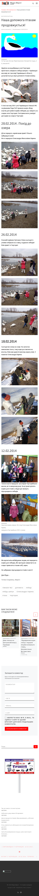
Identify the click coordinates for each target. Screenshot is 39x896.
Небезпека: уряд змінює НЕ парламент (12, 813)
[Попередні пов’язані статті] (31, 615)
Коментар (10, 684)
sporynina (8, 29)
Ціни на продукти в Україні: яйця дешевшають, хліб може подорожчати (17, 819)
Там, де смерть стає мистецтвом (10, 808)
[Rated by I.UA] (7, 872)
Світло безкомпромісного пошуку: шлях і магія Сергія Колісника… (16, 833)
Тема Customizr (27, 887)
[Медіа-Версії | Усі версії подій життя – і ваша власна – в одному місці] (5, 3)
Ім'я (8, 698)
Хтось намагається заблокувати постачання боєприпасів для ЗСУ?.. (17, 826)
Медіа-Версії (15, 885)
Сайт (8, 713)
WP (14, 887)
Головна (3, 10)
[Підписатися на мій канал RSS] (18, 892)
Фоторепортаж (11, 10)
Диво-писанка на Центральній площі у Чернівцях (10, 642)
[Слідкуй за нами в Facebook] (21, 892)
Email (8, 705)
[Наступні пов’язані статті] (36, 615)
